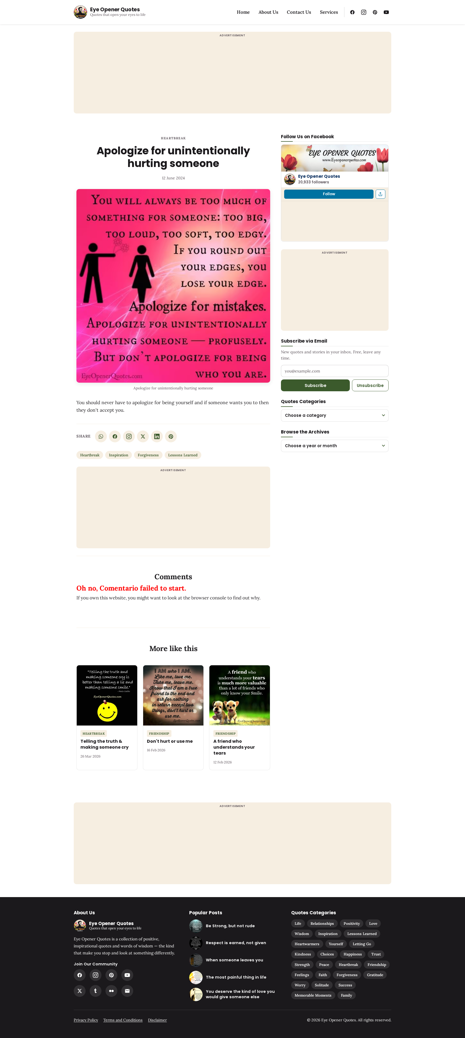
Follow (329, 194)
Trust (376, 954)
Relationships (322, 923)
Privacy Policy (86, 1020)
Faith (323, 974)
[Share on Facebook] (115, 436)
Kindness (303, 954)
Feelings (302, 974)
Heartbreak (173, 138)
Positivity (352, 923)
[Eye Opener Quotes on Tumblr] (95, 991)
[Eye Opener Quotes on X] (80, 991)
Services (329, 12)
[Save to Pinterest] (171, 436)
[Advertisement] (232, 75)
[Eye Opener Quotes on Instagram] (363, 12)
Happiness (353, 954)
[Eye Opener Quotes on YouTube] (386, 12)
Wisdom (302, 933)
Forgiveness (148, 455)
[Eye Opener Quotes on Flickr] (111, 991)
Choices (327, 954)
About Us (268, 12)
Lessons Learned (183, 455)
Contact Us (299, 12)
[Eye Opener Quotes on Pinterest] (375, 12)
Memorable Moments (313, 995)
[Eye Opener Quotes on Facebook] (352, 12)
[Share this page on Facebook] (380, 194)
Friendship (377, 964)
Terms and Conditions (123, 1020)
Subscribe (315, 385)
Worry (300, 985)
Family (346, 995)
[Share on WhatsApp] (101, 436)
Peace (324, 964)
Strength (302, 964)
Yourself (336, 943)
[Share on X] (143, 436)
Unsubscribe (370, 385)
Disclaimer (157, 1020)
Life (298, 923)
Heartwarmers (307, 943)
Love (373, 923)
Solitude (322, 985)
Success (345, 985)
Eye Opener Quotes (319, 176)
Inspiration (118, 455)
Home (243, 12)
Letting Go (362, 943)
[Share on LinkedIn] (157, 436)
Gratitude (375, 974)
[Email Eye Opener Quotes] (127, 991)
